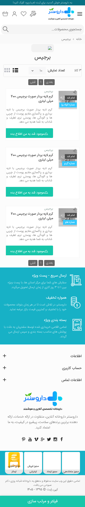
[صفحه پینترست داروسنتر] (23, 439)
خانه (79, 39)
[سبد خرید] (5, 14)
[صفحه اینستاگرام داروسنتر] (55, 439)
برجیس (48, 91)
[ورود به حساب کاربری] (14, 14)
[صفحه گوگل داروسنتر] (42, 439)
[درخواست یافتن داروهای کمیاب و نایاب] (33, 14)
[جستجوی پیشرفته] (5, 29)
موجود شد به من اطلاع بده (27, 134)
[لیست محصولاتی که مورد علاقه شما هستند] (23, 14)
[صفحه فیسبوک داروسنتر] (61, 439)
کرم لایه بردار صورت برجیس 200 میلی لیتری (32, 99)
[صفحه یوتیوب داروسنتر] (30, 439)
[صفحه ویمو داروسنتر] (36, 439)
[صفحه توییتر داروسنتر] (49, 439)
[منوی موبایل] (80, 14)
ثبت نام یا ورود (32, 3)
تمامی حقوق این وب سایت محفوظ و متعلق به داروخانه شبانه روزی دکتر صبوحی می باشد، (42, 483)
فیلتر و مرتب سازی (43, 501)
